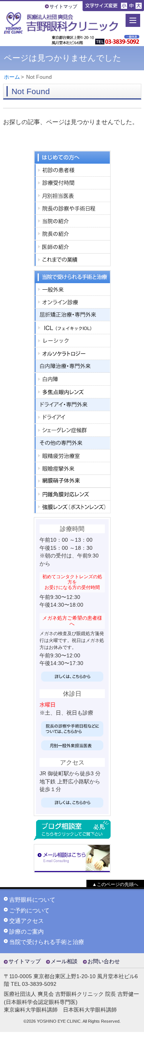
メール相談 (64, 961)
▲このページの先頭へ (115, 884)
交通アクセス (26, 921)
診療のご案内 (26, 932)
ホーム (12, 77)
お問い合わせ (104, 961)
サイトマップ (63, 6)
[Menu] (133, 20)
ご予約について (29, 910)
